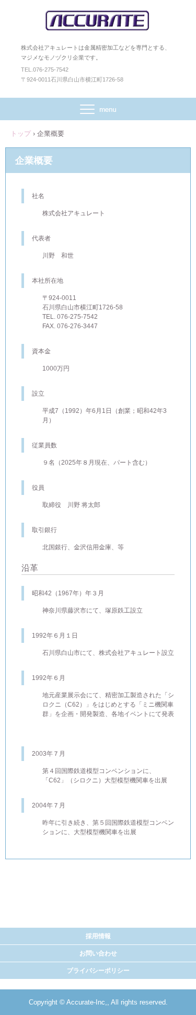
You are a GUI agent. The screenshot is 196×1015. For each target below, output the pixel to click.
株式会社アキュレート (98, 20)
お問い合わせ (98, 953)
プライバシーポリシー (98, 970)
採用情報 (98, 936)
